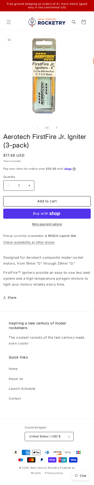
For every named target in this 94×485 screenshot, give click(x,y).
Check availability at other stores (28, 242)
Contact (15, 398)
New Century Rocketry (44, 467)
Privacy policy (54, 473)
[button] (9, 22)
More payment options (47, 224)
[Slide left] (37, 127)
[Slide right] (56, 127)
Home (13, 369)
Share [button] (12, 297)
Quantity (9, 176)
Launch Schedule (22, 388)
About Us (16, 379)
